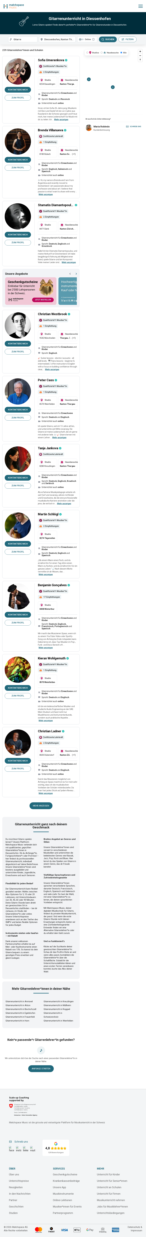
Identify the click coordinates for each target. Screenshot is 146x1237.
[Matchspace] (14, 6)
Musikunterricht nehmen (111, 1200)
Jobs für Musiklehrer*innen (112, 1206)
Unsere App (59, 1187)
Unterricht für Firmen (108, 1193)
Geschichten (16, 1206)
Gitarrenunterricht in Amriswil (19, 1001)
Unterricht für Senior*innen (112, 1180)
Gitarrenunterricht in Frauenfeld (20, 1017)
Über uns (14, 1174)
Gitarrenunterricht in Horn (17, 1020)
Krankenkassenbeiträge (66, 1180)
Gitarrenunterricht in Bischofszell (21, 1009)
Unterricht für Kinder (108, 1174)
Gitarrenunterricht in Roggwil (57, 1009)
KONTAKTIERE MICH (18, 89)
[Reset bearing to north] (140, 60)
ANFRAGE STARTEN (41, 1068)
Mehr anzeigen (41, 805)
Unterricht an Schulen (109, 1187)
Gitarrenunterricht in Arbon (18, 1005)
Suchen (109, 39)
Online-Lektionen (62, 1200)
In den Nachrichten (20, 1193)
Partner (13, 1200)
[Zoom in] (140, 51)
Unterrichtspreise (19, 1180)
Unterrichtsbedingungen (110, 1212)
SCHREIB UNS (135, 126)
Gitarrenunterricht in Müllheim (57, 1005)
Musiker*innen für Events (67, 1206)
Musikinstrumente (63, 1193)
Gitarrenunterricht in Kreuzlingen (59, 1001)
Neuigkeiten (16, 1187)
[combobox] (22, 39)
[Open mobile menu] (140, 6)
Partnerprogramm (63, 1212)
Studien (13, 1212)
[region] (113, 81)
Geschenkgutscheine (65, 1174)
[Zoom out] (140, 55)
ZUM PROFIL (18, 97)
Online (88, 39)
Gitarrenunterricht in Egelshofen (20, 1013)
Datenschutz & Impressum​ (135, 1229)
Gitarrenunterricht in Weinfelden (58, 1020)
